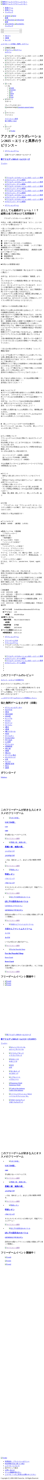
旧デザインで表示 (11, 1468)
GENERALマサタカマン (14, 906)
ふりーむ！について (12, 1466)
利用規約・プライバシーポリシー (17, 1461)
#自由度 (8, 716)
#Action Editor (10, 738)
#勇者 (7, 729)
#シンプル (8, 718)
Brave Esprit (9, 957)
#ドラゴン (8, 725)
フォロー (4, 163)
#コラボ (8, 761)
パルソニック (10, 878)
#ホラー (8, 36)
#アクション (9, 744)
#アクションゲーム (12, 151)
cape (6, 826)
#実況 (7, 712)
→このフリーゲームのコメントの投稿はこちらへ (19, 698)
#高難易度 (8, 746)
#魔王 (7, 727)
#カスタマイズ (10, 757)
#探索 (7, 38)
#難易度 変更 (9, 764)
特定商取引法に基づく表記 (15, 1463)
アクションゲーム (11, 643)
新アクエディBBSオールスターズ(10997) (18, 1039)
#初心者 (8, 748)
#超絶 (7, 768)
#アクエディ (9, 736)
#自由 (7, 733)
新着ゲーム (9, 8)
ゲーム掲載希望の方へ (13, 1472)
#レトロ (8, 40)
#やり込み (8, 740)
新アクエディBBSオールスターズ (15, 159)
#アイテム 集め (10, 755)
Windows (4, 777)
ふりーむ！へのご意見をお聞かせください (20, 1474)
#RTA (7, 766)
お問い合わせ (10, 1470)
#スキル (8, 720)
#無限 (7, 751)
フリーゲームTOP (11, 640)
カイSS (7, 933)
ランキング (9, 12)
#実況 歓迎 (9, 714)
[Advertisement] (16, 793)
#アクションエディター (13, 707)
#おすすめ (8, 710)
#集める (8, 753)
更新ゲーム (9, 10)
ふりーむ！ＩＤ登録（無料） (11, 44)
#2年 (6, 759)
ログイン (25, 44)
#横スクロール (10, 731)
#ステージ (8, 723)
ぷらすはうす (10, 851)
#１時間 (8, 742)
